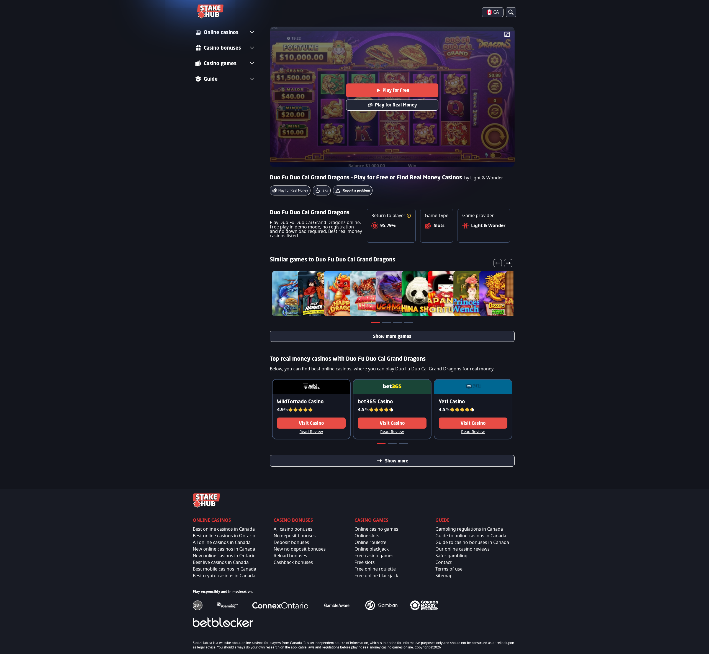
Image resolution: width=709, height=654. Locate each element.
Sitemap (444, 576)
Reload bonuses (290, 556)
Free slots (364, 562)
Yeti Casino (452, 401)
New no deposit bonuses (300, 549)
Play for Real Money (396, 105)
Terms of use (449, 569)
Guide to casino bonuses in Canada (472, 542)
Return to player (389, 215)
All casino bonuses (293, 529)
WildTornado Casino (300, 401)
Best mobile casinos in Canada (224, 569)
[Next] (508, 263)
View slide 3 (398, 323)
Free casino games (374, 556)
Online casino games (376, 529)
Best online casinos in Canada (224, 529)
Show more (396, 461)
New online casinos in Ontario (224, 556)
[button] (409, 215)
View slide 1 (376, 323)
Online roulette (370, 542)
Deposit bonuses (291, 542)
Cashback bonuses (293, 562)
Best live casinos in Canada (221, 562)
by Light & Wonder (483, 178)
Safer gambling (451, 556)
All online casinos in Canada (222, 542)
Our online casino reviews (462, 549)
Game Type (436, 215)
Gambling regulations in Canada (469, 529)
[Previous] (498, 263)
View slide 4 (409, 323)
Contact (443, 562)
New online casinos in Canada (224, 549)
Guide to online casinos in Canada (470, 536)
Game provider (478, 215)
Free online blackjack (376, 576)
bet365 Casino (375, 401)
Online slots (366, 536)
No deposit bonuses (295, 536)
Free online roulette (375, 569)
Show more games (392, 336)
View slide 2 (387, 323)
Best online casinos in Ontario (224, 536)
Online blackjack (371, 549)
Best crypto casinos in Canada (224, 576)
